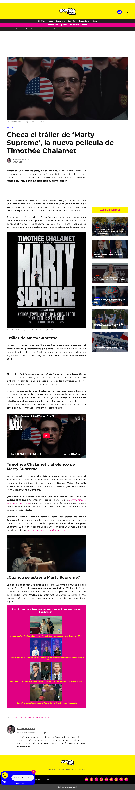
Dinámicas (74, 25)
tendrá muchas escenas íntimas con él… (48, 530)
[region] (23, 48)
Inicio (8, 29)
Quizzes (64, 25)
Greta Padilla (22, 159)
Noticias (41, 21)
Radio (84, 25)
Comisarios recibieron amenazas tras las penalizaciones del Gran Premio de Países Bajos (110, 300)
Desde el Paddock (100, 297)
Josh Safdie (18, 717)
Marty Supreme (28, 717)
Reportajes (53, 25)
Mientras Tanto (84, 21)
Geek (95, 21)
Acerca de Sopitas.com (75, 770)
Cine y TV (71, 21)
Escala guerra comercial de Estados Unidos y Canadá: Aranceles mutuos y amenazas (108, 254)
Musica (50, 21)
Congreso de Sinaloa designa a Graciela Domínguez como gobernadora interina (109, 278)
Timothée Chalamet (42, 717)
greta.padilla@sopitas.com (29, 733)
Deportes (59, 21)
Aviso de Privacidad (56, 770)
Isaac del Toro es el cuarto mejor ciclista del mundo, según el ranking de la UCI (109, 325)
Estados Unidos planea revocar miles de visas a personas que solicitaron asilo (109, 348)
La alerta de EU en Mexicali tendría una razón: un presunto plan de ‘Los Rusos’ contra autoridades (109, 231)
